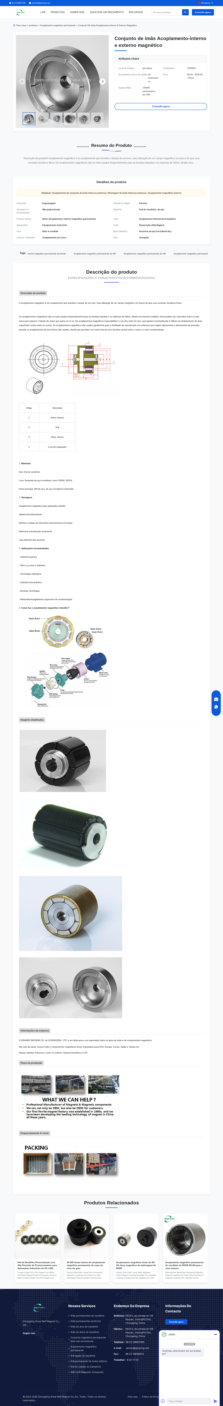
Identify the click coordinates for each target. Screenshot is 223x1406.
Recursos (136, 12)
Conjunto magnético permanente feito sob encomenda (88, 1339)
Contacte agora (38, 1278)
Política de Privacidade (153, 1396)
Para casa (21, 25)
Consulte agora (203, 12)
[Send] (215, 1401)
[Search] (185, 12)
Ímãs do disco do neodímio (85, 1332)
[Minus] (215, 1334)
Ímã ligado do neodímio (83, 1355)
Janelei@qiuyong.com (41, 3)
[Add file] (163, 1401)
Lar (43, 12)
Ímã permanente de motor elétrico (89, 1361)
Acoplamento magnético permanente (58, 25)
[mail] (216, 699)
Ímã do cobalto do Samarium (86, 1366)
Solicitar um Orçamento (106, 12)
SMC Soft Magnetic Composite (87, 1372)
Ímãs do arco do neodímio (84, 1326)
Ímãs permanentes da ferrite (86, 1321)
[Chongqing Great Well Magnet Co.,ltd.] (20, 12)
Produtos (58, 12)
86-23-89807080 (135, 1342)
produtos (33, 25)
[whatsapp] (216, 707)
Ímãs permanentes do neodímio (87, 1315)
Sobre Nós (77, 12)
